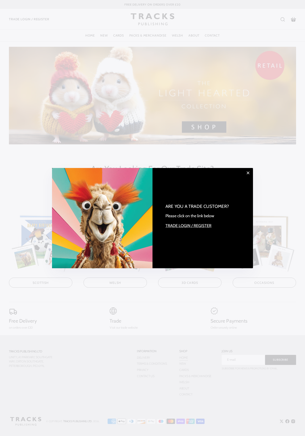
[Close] (248, 173)
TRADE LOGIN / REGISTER (188, 225)
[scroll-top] (295, 427)
